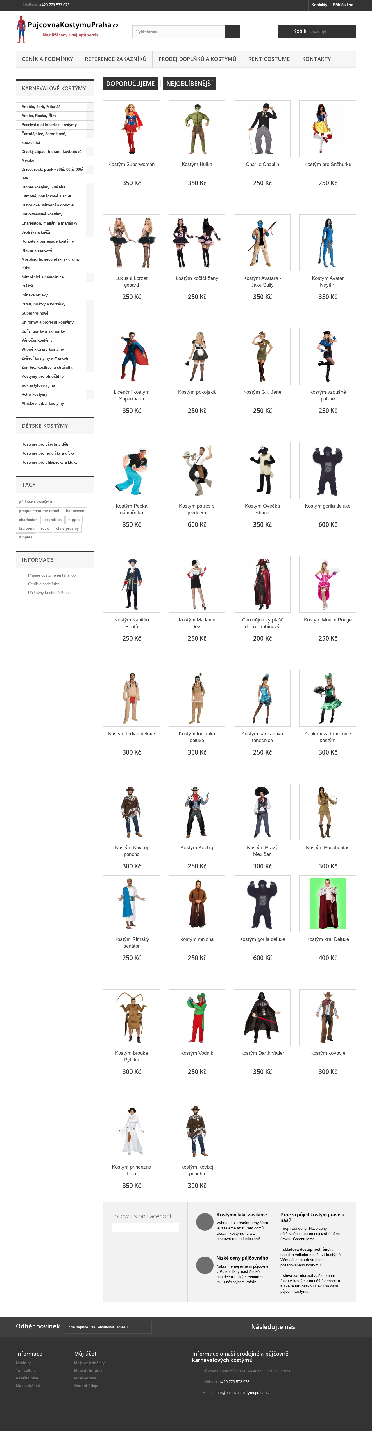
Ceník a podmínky (47, 58)
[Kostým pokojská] (196, 356)
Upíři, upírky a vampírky (43, 331)
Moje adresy (85, 1378)
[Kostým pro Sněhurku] (327, 128)
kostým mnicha (197, 939)
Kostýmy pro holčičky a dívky (48, 453)
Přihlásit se (343, 5)
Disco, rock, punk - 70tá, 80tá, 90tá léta (52, 173)
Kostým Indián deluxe (131, 733)
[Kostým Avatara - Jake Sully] (262, 242)
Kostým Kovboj (196, 847)
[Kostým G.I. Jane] (262, 356)
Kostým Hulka (197, 164)
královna (26, 528)
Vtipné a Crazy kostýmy (43, 349)
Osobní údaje (86, 1386)
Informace (37, 559)
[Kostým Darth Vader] (262, 1017)
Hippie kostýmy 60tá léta (43, 187)
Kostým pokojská (197, 392)
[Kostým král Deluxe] (327, 903)
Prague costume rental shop (51, 575)
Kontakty (319, 5)
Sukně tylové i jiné (38, 385)
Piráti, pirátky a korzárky (43, 304)
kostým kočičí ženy (197, 278)
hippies (25, 537)
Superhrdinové (35, 313)
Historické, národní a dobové (48, 205)
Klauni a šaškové (37, 250)
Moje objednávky (89, 1363)
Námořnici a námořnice (43, 277)
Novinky (23, 1363)
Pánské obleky (35, 295)
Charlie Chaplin (262, 164)
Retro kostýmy (34, 394)
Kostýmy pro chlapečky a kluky (50, 462)
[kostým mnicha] (196, 903)
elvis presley (67, 528)
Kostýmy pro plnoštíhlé (43, 376)
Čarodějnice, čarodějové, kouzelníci (44, 138)
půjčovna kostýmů (35, 502)
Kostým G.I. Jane (262, 392)
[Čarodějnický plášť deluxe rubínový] (262, 584)
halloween (75, 511)
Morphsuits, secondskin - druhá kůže (50, 263)
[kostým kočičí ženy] (196, 242)
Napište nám (27, 1378)
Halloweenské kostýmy (42, 214)
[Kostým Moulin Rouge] (327, 584)
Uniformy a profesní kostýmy (48, 322)
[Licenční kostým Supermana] (131, 356)
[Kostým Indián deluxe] (131, 698)
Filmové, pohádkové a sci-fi (46, 196)
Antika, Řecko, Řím (39, 116)
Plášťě (27, 286)
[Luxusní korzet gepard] (131, 242)
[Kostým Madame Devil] (196, 584)
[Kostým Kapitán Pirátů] (131, 584)
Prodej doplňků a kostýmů (197, 58)
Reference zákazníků (115, 58)
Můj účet (85, 1353)
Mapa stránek (28, 1386)
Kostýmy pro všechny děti (45, 444)
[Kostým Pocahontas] (327, 812)
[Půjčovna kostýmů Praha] (70, 29)
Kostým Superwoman (131, 164)
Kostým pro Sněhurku (327, 164)
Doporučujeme (130, 84)
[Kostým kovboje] (327, 1017)
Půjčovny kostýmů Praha (49, 593)
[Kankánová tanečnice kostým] (327, 698)
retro (45, 528)
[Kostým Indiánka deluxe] (196, 698)
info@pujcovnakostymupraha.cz (243, 1393)
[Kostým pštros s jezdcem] (196, 470)
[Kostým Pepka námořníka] (131, 470)
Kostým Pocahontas (328, 847)
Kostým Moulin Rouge (328, 620)
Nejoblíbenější (189, 84)
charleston (28, 519)
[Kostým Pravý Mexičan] (262, 812)
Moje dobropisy (88, 1370)
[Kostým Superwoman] (131, 128)
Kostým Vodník (196, 1053)
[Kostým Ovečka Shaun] (262, 470)
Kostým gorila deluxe (327, 506)
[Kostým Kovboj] (196, 812)
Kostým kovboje (327, 1053)
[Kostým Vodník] (196, 1017)
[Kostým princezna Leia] (131, 1131)
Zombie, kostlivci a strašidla (47, 367)
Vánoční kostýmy (37, 340)
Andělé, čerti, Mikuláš (41, 107)
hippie (74, 519)
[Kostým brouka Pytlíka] (131, 1017)
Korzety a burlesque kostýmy (48, 241)
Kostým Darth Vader (262, 1053)
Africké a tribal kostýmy (43, 403)
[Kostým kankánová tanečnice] (262, 698)
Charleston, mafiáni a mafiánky (49, 223)
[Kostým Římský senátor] (131, 903)
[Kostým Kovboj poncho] (131, 812)
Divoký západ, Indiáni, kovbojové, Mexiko (52, 155)
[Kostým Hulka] (196, 128)
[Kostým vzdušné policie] (327, 356)
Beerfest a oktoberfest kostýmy (49, 125)
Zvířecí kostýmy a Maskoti (45, 358)
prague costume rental (39, 511)
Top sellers (26, 1370)
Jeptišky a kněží (36, 232)
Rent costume (269, 58)
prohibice (53, 519)
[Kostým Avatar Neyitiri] (327, 242)
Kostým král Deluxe (327, 939)
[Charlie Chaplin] (262, 128)
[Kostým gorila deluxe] (327, 470)
